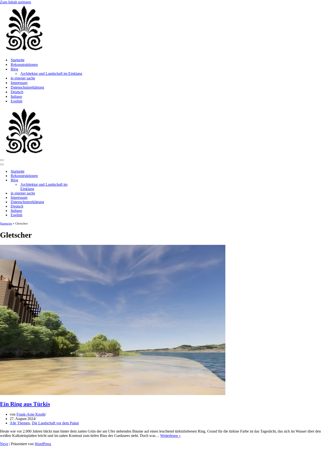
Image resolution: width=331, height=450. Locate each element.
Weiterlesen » (170, 436)
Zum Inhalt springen (15, 2)
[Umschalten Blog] (84, 180)
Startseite (17, 60)
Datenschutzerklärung (27, 87)
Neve (4, 444)
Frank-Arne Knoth (30, 414)
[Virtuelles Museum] (24, 51)
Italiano (16, 96)
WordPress (43, 444)
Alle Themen (20, 423)
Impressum (19, 83)
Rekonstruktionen (24, 64)
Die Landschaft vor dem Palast (55, 423)
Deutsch (17, 92)
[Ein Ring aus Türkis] (112, 394)
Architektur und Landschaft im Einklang (51, 73)
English (16, 101)
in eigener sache (23, 78)
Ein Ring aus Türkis (25, 404)
